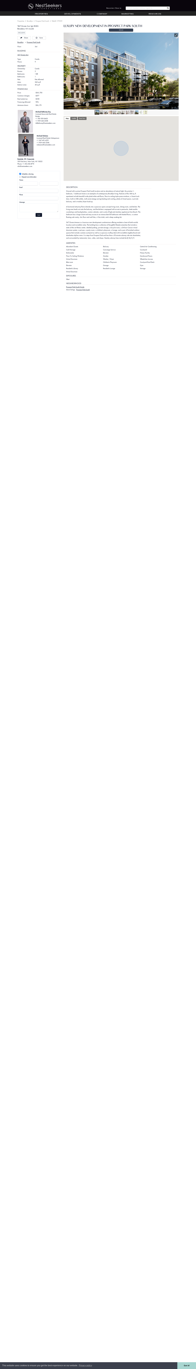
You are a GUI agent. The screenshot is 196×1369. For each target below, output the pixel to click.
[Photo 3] (106, 112)
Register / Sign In (113, 8)
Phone (21, 195)
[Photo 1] (97, 112)
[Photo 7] (123, 112)
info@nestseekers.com (24, 166)
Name (21, 180)
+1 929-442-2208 (41, 121)
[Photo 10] (136, 112)
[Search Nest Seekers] (168, 8)
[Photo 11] (141, 112)
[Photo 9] (132, 112)
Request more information (29, 177)
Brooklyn (30, 21)
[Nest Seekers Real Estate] (43, 6)
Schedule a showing (27, 174)
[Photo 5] (115, 112)
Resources (155, 14)
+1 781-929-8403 (41, 118)
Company (102, 14)
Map (67, 118)
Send (38, 215)
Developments (72, 14)
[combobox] (146, 8)
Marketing (127, 14)
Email (20, 187)
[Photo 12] (145, 112)
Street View (82, 118)
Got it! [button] (187, 1365)
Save (41, 38)
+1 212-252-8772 (28, 164)
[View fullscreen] (176, 35)
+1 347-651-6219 (43, 140)
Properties (41, 14)
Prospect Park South (42, 21)
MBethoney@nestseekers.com (45, 123)
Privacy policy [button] (85, 1365)
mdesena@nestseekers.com (46, 145)
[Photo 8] (128, 112)
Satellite (74, 118)
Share (26, 38)
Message (22, 202)
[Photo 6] (119, 112)
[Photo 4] (110, 112)
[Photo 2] (101, 112)
